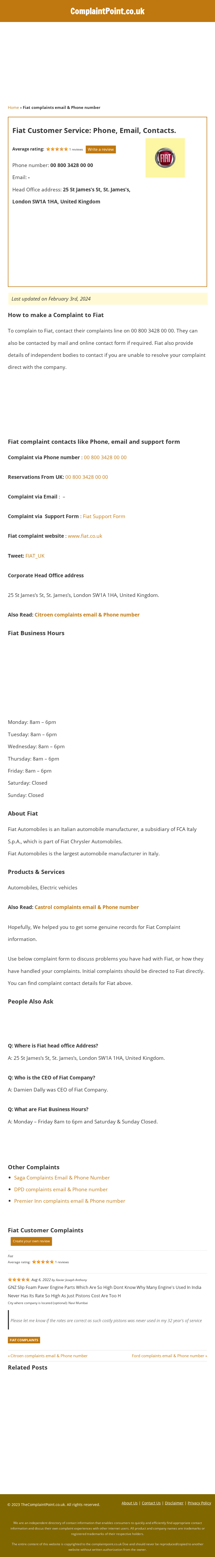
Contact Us (151, 1502)
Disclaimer (174, 1502)
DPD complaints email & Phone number (61, 1189)
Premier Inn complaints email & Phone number (69, 1200)
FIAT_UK (35, 555)
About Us (130, 1502)
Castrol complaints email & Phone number (87, 907)
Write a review (101, 149)
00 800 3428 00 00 (105, 457)
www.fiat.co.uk (85, 535)
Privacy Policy (199, 1502)
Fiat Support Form (104, 516)
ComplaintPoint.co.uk (107, 11)
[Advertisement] (107, 66)
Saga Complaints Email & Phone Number (62, 1177)
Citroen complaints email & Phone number (87, 614)
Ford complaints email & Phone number (168, 1355)
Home (13, 107)
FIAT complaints (24, 1340)
